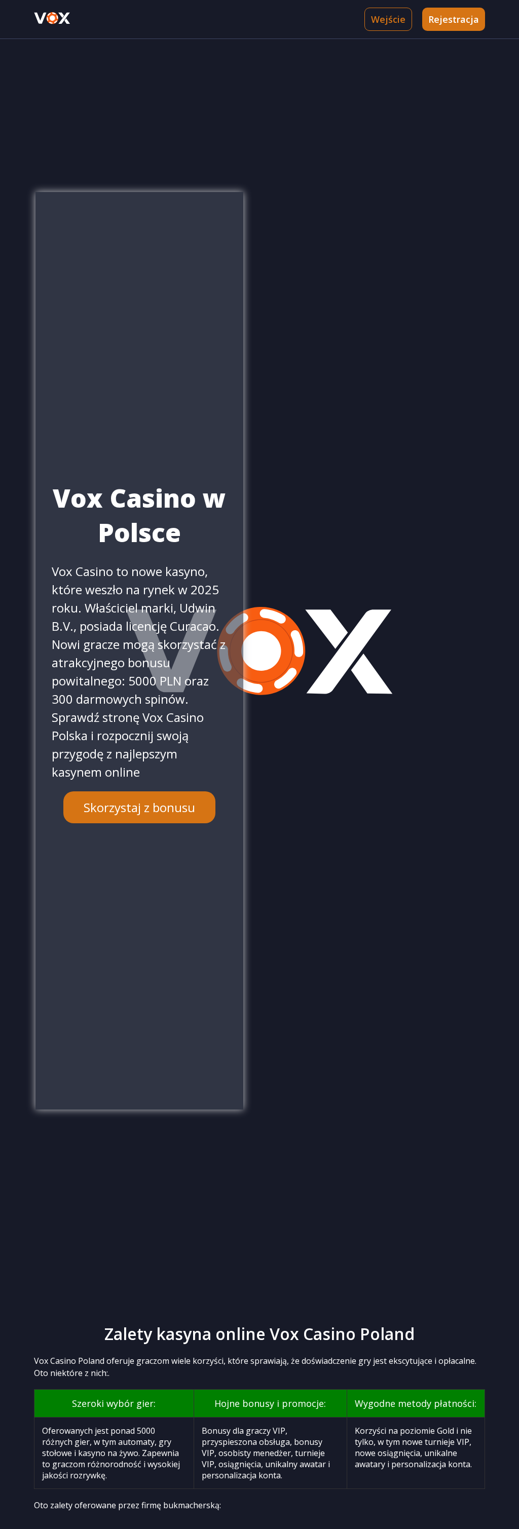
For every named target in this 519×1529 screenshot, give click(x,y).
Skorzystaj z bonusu (139, 807)
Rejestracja (453, 19)
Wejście (388, 19)
